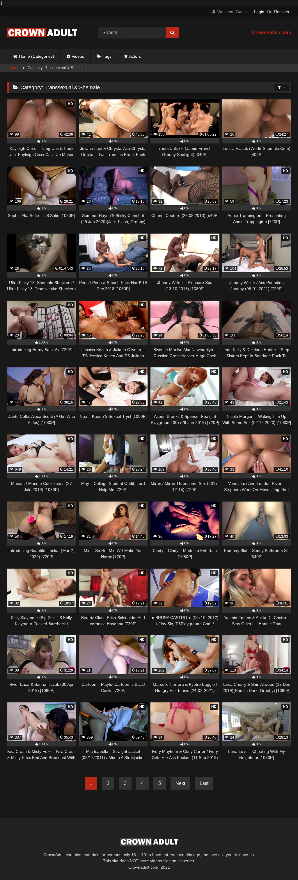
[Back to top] (280, 863)
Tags (107, 56)
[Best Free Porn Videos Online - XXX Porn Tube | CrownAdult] (46, 32)
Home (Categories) (36, 56)
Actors (135, 56)
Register (282, 11)
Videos (78, 56)
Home (15, 68)
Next (180, 783)
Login (259, 11)
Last (204, 783)
